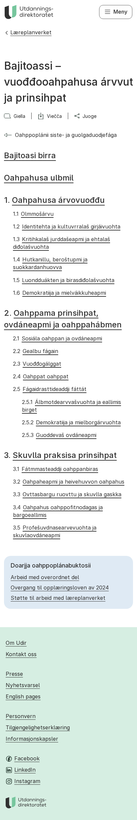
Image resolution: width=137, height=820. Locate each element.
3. (60, 455)
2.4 (40, 376)
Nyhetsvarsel (23, 685)
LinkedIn (25, 769)
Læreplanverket (31, 32)
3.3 (67, 494)
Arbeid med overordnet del (45, 577)
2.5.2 (71, 422)
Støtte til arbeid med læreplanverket (58, 598)
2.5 (49, 389)
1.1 (33, 213)
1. (54, 200)
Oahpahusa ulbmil (38, 178)
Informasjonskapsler (32, 738)
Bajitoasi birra (30, 155)
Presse (14, 673)
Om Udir (16, 642)
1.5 (63, 280)
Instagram (27, 781)
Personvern (21, 716)
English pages (23, 696)
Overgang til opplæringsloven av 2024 (60, 587)
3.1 (55, 469)
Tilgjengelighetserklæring (38, 727)
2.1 (57, 338)
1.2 (66, 226)
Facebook (27, 758)
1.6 (59, 292)
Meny (120, 11)
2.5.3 (59, 435)
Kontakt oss (21, 654)
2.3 (37, 363)
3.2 (68, 481)
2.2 (35, 351)
